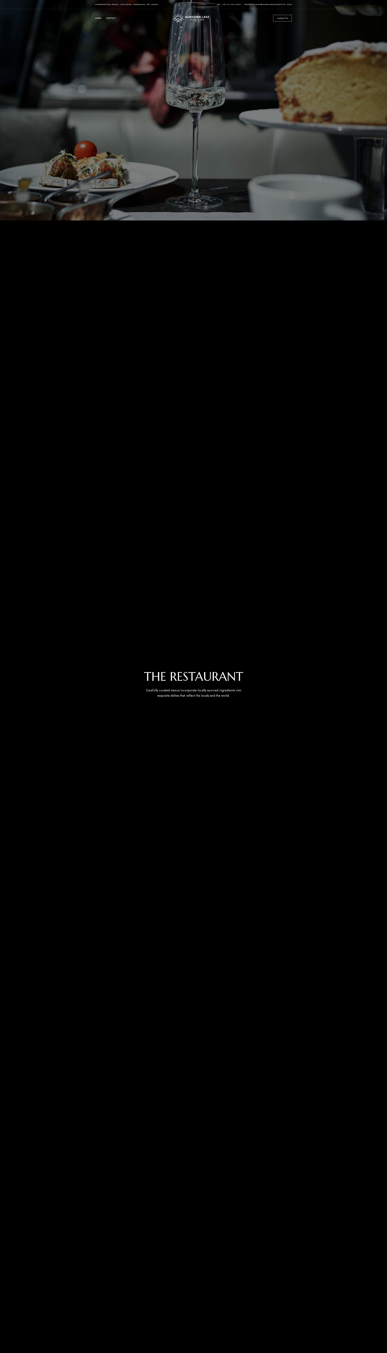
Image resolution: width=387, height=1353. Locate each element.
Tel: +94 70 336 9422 (229, 4)
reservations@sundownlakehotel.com (268, 4)
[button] (282, 18)
